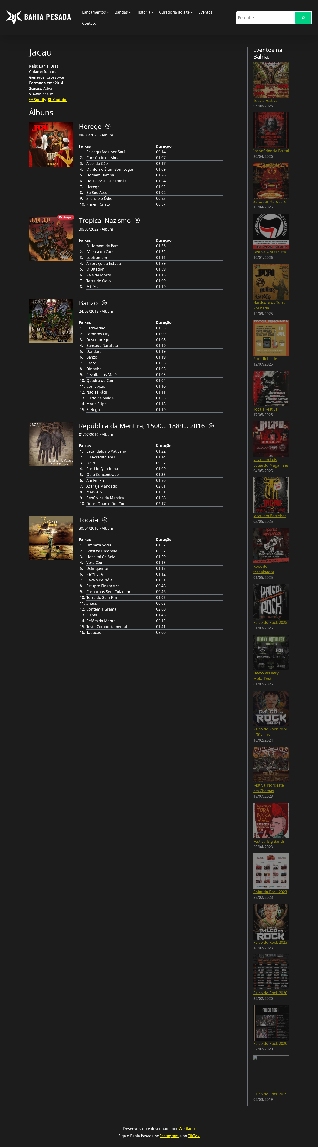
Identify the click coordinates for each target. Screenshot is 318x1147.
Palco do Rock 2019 (270, 1093)
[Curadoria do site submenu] (192, 12)
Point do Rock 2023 (270, 891)
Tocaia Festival (265, 100)
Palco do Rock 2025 (270, 622)
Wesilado (187, 1128)
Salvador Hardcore (269, 201)
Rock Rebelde (265, 358)
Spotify (39, 99)
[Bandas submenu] (130, 12)
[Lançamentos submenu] (108, 12)
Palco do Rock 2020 (270, 992)
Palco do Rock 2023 (270, 942)
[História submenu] (152, 12)
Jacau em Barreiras (269, 515)
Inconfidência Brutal (271, 150)
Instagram (169, 1135)
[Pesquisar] (303, 17)
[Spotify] (108, 126)
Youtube (59, 99)
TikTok (194, 1135)
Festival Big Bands (269, 841)
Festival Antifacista (269, 252)
